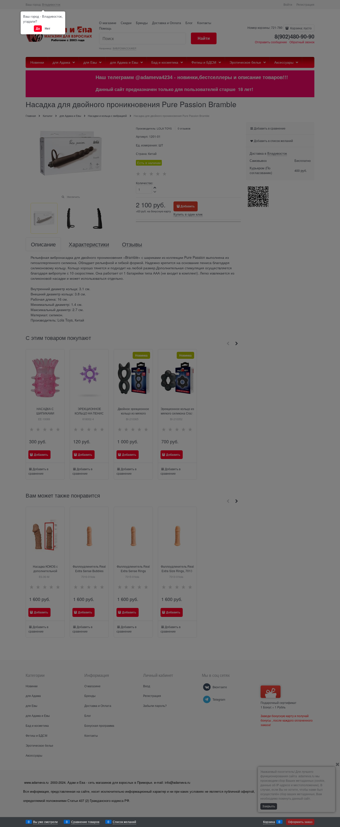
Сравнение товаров (85, 822)
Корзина (269, 822)
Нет (47, 28)
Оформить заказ (300, 822)
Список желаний (124, 822)
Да (38, 28)
